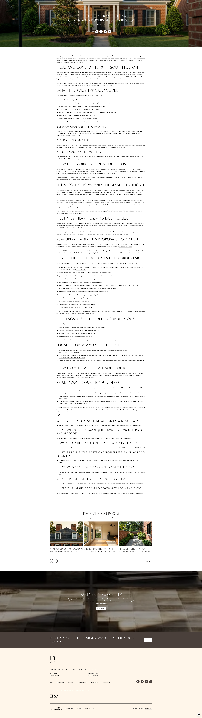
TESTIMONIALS (94, 682)
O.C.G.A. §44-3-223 (64, 228)
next (56, 561)
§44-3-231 (130, 438)
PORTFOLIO (70, 682)
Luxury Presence (90, 708)
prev (51, 561)
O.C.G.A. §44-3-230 (126, 225)
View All (148, 561)
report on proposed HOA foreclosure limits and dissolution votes (126, 253)
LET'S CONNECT (106, 682)
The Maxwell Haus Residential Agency (127, 410)
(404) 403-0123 (54, 673)
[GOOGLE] (150, 681)
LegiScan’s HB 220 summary (135, 483)
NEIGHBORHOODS (82, 682)
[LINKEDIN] (142, 681)
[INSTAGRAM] (138, 681)
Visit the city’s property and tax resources (69, 352)
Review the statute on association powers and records (107, 79)
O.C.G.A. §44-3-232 (141, 194)
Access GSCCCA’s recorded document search (82, 313)
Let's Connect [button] (101, 608)
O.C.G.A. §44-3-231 (110, 173)
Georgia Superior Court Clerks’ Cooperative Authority (100, 493)
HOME (51, 682)
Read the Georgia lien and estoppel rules (71, 207)
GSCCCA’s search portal (99, 360)
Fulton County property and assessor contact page (72, 357)
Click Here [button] (148, 640)
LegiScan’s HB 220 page (125, 246)
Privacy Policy (148, 708)
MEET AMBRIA (60, 682)
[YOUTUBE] (146, 681)
